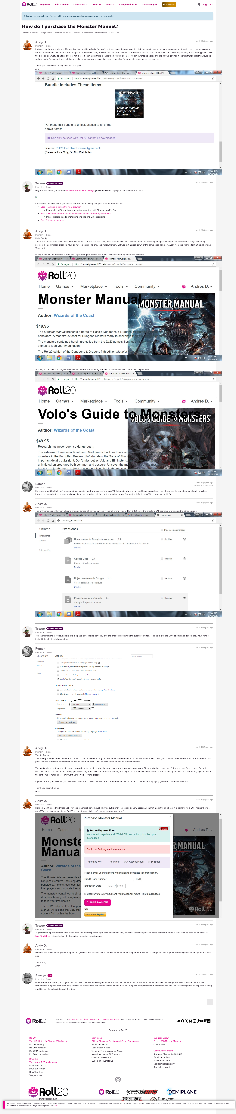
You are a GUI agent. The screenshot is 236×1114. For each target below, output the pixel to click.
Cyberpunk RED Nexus (102, 1060)
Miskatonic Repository (164, 1063)
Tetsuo (40, 183)
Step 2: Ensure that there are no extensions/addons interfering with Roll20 (76, 213)
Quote (48, 45)
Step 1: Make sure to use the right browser (61, 206)
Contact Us (105, 1019)
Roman (40, 483)
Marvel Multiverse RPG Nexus (106, 1054)
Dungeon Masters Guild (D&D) (168, 1053)
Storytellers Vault (162, 1067)
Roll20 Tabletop (36, 1044)
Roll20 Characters (37, 1047)
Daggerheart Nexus (101, 1047)
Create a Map (160, 1044)
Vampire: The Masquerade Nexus (107, 1050)
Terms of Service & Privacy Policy (80, 1019)
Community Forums (30, 32)
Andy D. (41, 42)
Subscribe (170, 4)
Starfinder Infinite (162, 1060)
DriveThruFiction (37, 1068)
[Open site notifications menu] (199, 4)
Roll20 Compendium (39, 1054)
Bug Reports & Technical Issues (55, 32)
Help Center (115, 1019)
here (55, 1105)
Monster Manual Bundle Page (80, 190)
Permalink (40, 45)
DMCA (96, 1019)
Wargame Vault (36, 1075)
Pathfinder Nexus (100, 1044)
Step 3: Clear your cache (52, 220)
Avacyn (41, 975)
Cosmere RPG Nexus (101, 1057)
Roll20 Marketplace (38, 1050)
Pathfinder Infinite (162, 1057)
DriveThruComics (37, 1065)
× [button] (233, 1103)
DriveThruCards (36, 1071)
